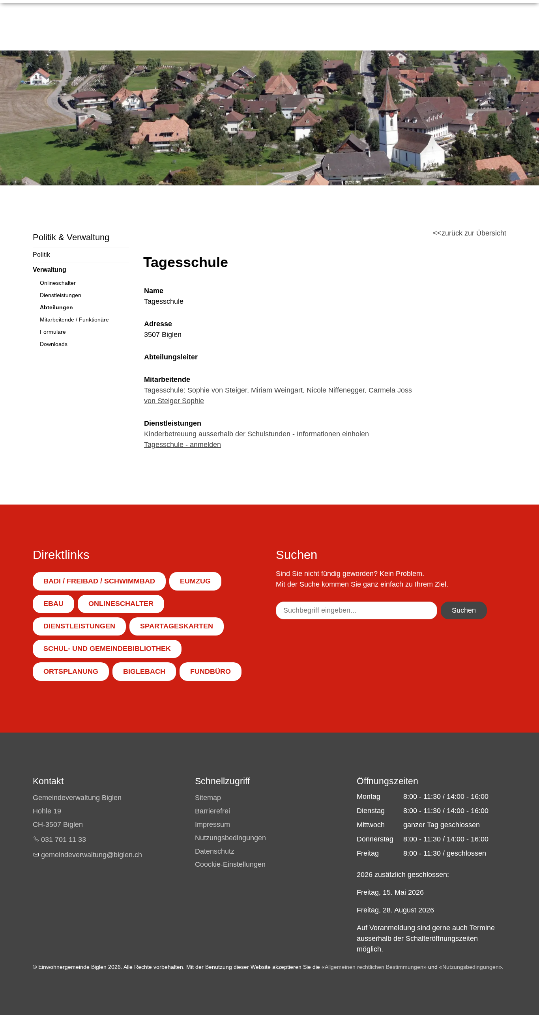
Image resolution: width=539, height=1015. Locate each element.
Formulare (53, 332)
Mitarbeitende (167, 379)
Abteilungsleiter (171, 357)
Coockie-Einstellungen (230, 864)
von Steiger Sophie (174, 401)
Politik (41, 254)
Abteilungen (56, 307)
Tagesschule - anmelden (182, 445)
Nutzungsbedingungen (230, 838)
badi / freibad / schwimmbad (99, 581)
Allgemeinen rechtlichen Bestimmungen (374, 967)
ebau (53, 604)
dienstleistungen (79, 626)
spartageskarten (176, 626)
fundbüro (210, 671)
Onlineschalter (58, 283)
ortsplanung (70, 671)
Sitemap (208, 798)
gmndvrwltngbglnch (91, 855)
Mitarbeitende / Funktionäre (74, 319)
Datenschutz (214, 851)
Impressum (212, 824)
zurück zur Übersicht (474, 233)
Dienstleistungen (60, 295)
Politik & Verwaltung (71, 237)
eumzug (195, 581)
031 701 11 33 (63, 839)
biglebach (144, 671)
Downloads (53, 344)
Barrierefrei (212, 811)
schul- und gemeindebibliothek (107, 648)
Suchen (464, 610)
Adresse (158, 324)
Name (153, 291)
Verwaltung (49, 269)
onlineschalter (120, 604)
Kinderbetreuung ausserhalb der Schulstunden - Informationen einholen (256, 434)
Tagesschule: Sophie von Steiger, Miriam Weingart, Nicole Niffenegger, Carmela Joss (278, 390)
